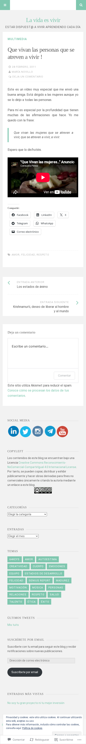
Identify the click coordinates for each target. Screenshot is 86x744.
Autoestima (47, 559)
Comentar (64, 375)
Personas (55, 587)
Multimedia (17, 39)
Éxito (45, 601)
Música (37, 587)
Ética (32, 601)
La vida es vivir (43, 20)
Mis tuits (13, 624)
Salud (54, 594)
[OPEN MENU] (5, 5)
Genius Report (40, 580)
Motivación (18, 587)
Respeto (43, 254)
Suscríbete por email (25, 639)
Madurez (62, 580)
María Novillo (22, 71)
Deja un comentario (27, 76)
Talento (15, 601)
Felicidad (28, 254)
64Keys (14, 559)
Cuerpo (38, 566)
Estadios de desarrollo (43, 573)
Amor (16, 254)
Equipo (14, 573)
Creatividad (18, 566)
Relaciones (17, 594)
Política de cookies (32, 728)
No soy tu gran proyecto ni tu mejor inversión (35, 703)
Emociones (57, 566)
